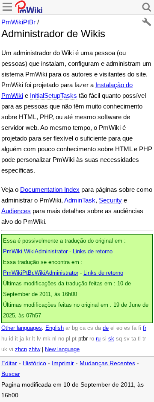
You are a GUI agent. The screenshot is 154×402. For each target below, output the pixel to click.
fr (144, 328)
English (54, 328)
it (16, 339)
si (104, 339)
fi (139, 328)
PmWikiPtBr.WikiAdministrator (40, 273)
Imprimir (63, 363)
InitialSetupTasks (53, 95)
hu (4, 339)
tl (139, 339)
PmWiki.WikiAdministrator (35, 252)
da (98, 328)
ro (91, 339)
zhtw (34, 349)
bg (75, 328)
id (11, 339)
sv (127, 339)
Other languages (21, 328)
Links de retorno (93, 252)
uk (4, 349)
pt (74, 339)
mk (46, 339)
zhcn (21, 349)
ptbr (83, 339)
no (61, 339)
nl (54, 339)
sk (111, 339)
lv (39, 339)
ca (83, 328)
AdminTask (79, 200)
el (112, 328)
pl (68, 339)
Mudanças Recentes (107, 363)
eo (119, 328)
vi (11, 349)
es (127, 328)
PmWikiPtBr (18, 22)
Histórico (34, 363)
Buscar (10, 374)
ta (133, 339)
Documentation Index (50, 189)
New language (62, 349)
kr (28, 339)
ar (67, 328)
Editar (9, 363)
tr (144, 339)
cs (90, 328)
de (106, 328)
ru (98, 339)
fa (134, 328)
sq (119, 339)
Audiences (16, 210)
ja (22, 339)
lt (33, 339)
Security (110, 200)
